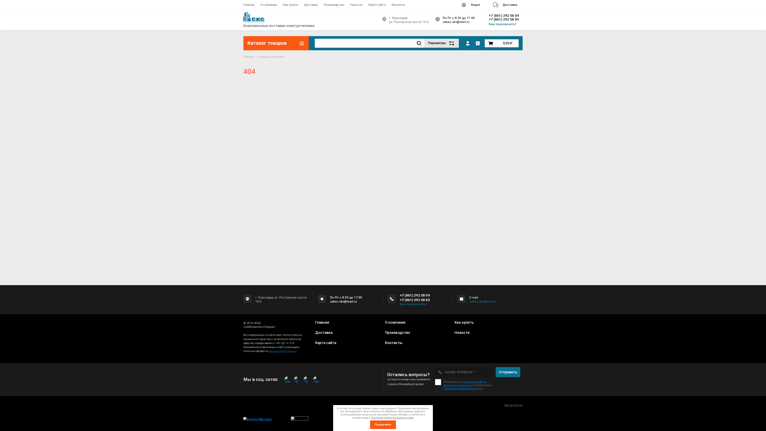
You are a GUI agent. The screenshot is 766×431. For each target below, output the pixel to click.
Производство (334, 5)
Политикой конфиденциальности (463, 388)
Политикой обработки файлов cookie (392, 417)
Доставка (311, 5)
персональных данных (282, 351)
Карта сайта (377, 5)
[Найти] (419, 43)
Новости (356, 5)
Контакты (398, 5)
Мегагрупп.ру (513, 405)
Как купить (290, 5)
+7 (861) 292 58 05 (504, 19)
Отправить (508, 372)
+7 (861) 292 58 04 (504, 16)
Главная (248, 5)
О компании (268, 5)
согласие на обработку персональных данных (465, 383)
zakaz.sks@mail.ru (483, 301)
